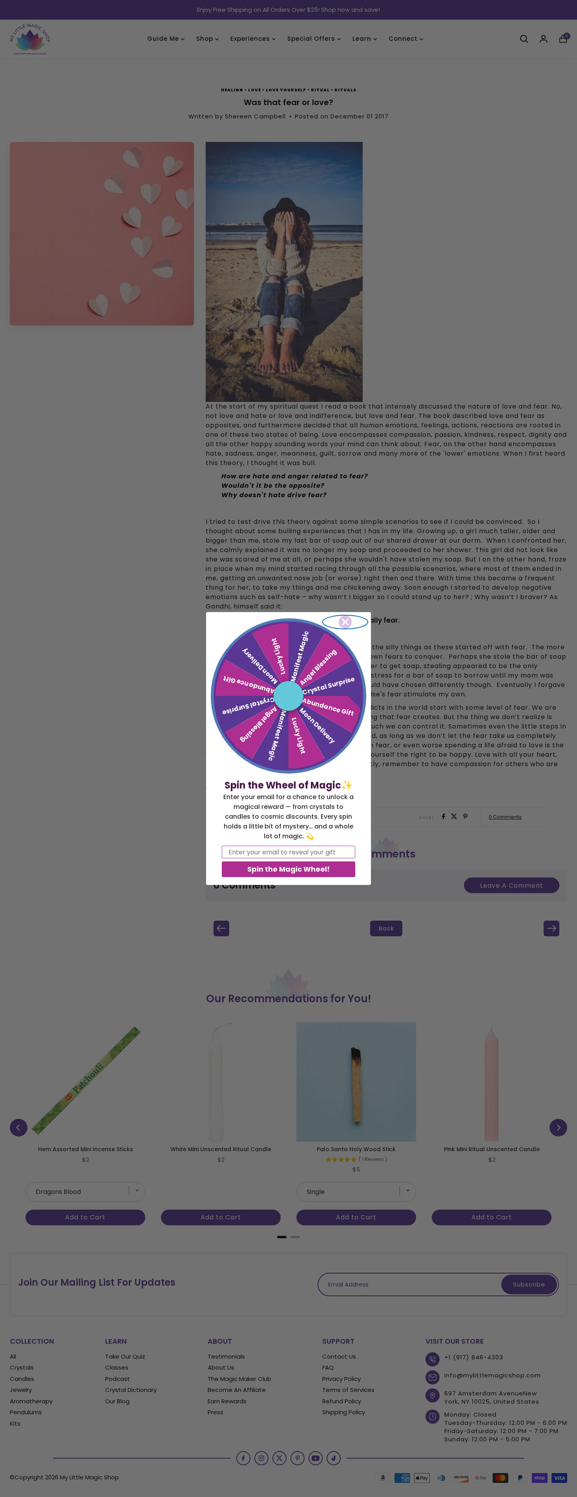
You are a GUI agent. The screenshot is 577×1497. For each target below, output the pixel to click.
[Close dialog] (345, 622)
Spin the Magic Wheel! (288, 869)
